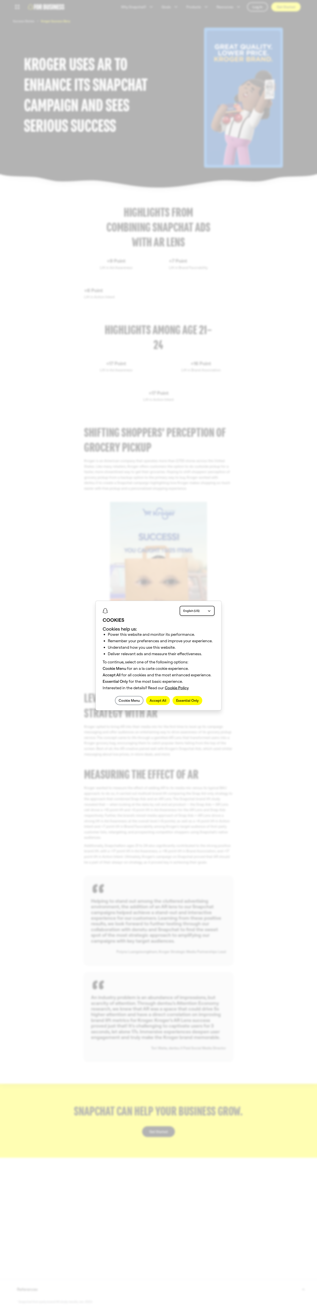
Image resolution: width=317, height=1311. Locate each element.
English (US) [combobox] (191, 611)
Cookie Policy (177, 687)
